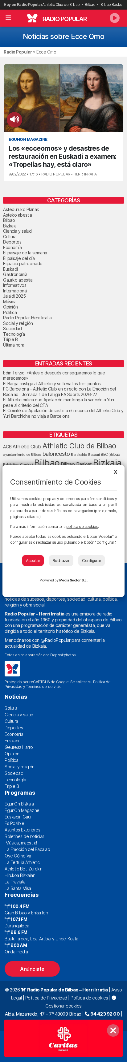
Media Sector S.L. (73, 580)
